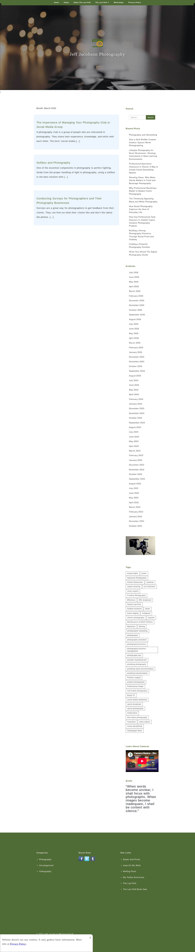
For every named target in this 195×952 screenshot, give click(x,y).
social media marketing (137, 700)
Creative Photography (136, 595)
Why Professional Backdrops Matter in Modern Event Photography (143, 191)
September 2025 (137, 315)
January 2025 (135, 352)
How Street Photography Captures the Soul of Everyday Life (141, 209)
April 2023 (134, 446)
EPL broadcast (145, 600)
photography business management (136, 650)
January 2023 (135, 460)
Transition (131, 722)
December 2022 (136, 465)
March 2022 (134, 507)
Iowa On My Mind (131, 865)
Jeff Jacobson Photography (57, 934)
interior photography (135, 618)
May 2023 (133, 441)
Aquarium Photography (137, 578)
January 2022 (135, 516)
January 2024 (135, 404)
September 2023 (137, 423)
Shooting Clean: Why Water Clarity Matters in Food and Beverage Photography (142, 180)
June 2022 (134, 493)
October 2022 (135, 474)
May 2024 (133, 390)
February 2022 (136, 512)
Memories (131, 626)
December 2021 (136, 521)
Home (56, 2)
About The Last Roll (82, 2)
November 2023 (136, 413)
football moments (134, 609)
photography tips (134, 655)
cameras (150, 582)
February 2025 (136, 347)
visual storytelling (134, 726)
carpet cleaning (133, 587)
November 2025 (136, 305)
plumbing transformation (137, 673)
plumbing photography (136, 664)
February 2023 (136, 455)
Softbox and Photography (53, 162)
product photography (136, 682)
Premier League (134, 678)
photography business (136, 644)
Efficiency (131, 600)
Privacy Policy (134, 2)
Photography (45, 859)
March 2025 (134, 343)
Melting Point (129, 871)
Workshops (119, 2)
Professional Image (135, 686)
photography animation (137, 640)
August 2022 (135, 484)
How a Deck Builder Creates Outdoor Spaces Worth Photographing (142, 142)
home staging (133, 613)
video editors (144, 722)
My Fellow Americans (133, 877)
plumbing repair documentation (140, 669)
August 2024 (135, 376)
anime (144, 573)
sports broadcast (134, 704)
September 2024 (137, 371)
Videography (45, 871)
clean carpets (133, 591)
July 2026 (133, 272)
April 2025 (134, 338)
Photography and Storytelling (143, 135)
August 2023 (135, 427)
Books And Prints (131, 859)
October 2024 (135, 366)
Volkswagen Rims (134, 731)
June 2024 (134, 385)
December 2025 (136, 300)
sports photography (135, 709)
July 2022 (133, 488)
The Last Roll (101, 2)
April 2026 (134, 286)
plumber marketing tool (137, 660)
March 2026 (134, 291)
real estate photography (137, 691)
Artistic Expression (135, 582)
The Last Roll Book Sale (135, 889)
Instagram (146, 613)
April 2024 (134, 394)
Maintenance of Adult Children (140, 622)
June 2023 (134, 437)
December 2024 (136, 357)
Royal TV (131, 695)
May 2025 (133, 333)
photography (132, 635)
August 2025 (135, 319)
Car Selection (149, 587)
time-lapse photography (137, 717)
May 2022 (133, 498)
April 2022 (134, 502)
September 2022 (137, 479)
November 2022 (136, 470)
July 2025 (133, 324)
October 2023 (135, 418)
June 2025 (134, 329)
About (66, 2)
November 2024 (136, 361)
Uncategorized (46, 865)
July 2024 (133, 380)
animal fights (132, 573)
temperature (132, 713)
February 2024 (136, 399)
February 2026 (136, 296)
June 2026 (134, 277)
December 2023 (136, 408)
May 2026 (133, 282)
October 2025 (135, 310)
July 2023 (133, 432)
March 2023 (134, 451)
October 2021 (135, 526)
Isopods (151, 618)
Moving (142, 626)
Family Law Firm (134, 604)
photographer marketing (137, 631)
